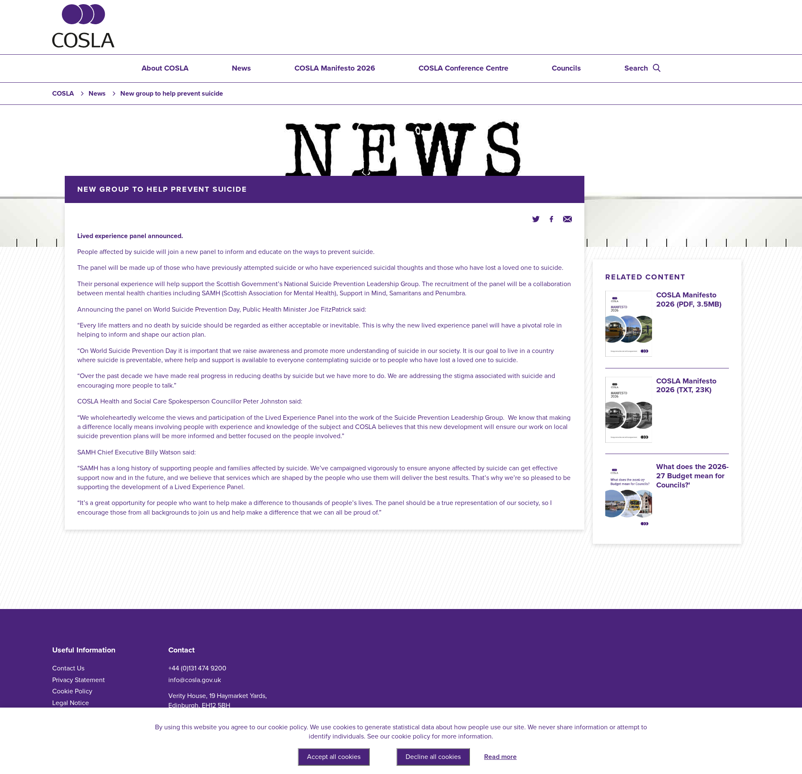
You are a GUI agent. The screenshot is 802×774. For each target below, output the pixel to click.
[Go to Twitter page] (536, 219)
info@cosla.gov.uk (194, 680)
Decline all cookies (433, 757)
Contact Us (68, 668)
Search (636, 68)
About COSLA (165, 68)
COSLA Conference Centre (463, 68)
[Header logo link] (83, 45)
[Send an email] (567, 219)
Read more (500, 757)
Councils (566, 68)
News (241, 68)
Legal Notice (70, 703)
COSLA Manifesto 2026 (334, 68)
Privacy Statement (78, 680)
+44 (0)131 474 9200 (197, 668)
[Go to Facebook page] (551, 219)
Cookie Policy (72, 691)
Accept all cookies (333, 757)
